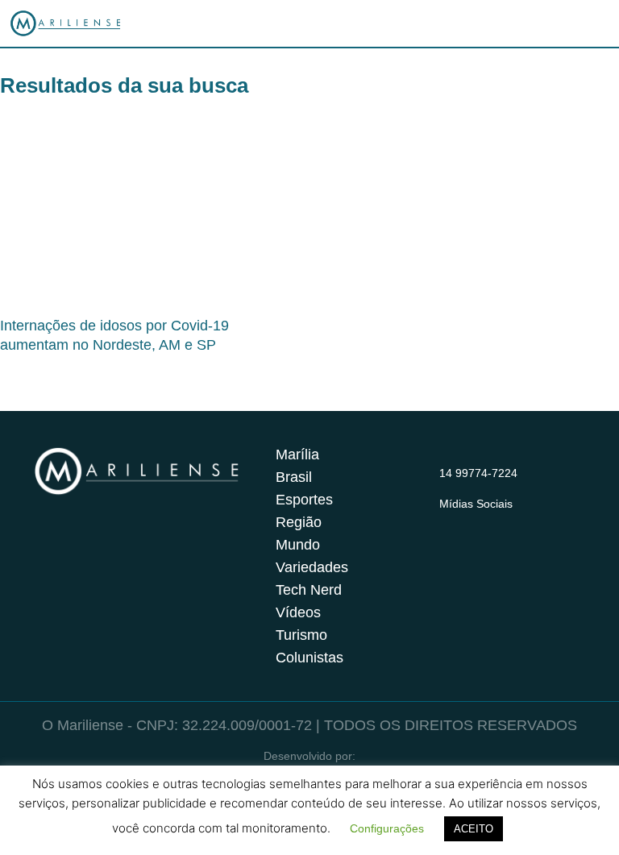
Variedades (312, 567)
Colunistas (309, 658)
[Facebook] (480, 523)
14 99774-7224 (478, 473)
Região (299, 522)
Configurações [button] (387, 828)
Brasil (294, 477)
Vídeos (298, 612)
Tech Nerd (309, 590)
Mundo (298, 545)
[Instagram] (449, 523)
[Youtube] (511, 523)
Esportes (304, 500)
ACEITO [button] (473, 829)
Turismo (301, 635)
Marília (297, 454)
